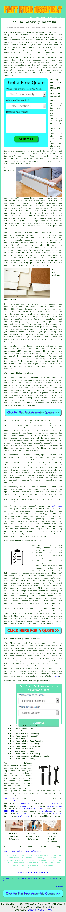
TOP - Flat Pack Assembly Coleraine (22, 851)
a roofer (57, 813)
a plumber (47, 811)
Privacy (59, 887)
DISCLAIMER (58, 17)
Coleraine (57, 506)
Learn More (36, 909)
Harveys (28, 309)
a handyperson (18, 801)
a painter (25, 806)
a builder (22, 813)
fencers (25, 803)
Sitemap (6, 878)
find (12, 643)
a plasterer (24, 816)
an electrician (54, 806)
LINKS (37, 17)
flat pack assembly (28, 666)
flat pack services (22, 613)
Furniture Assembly (12, 881)
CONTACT (49, 17)
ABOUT (43, 17)
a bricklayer (51, 801)
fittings (33, 221)
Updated (54, 878)
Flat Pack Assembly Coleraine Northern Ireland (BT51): (33, 32)
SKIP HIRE (9, 811)
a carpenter (52, 803)
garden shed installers (29, 796)
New (43, 878)
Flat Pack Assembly (26, 878)
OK (50, 909)
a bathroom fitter (33, 808)
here (57, 676)
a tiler (37, 798)
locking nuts (20, 221)
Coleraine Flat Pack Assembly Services (27, 680)
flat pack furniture (50, 50)
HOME (30, 17)
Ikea (6, 309)
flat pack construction (50, 588)
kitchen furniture (40, 378)
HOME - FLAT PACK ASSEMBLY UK (33, 872)
